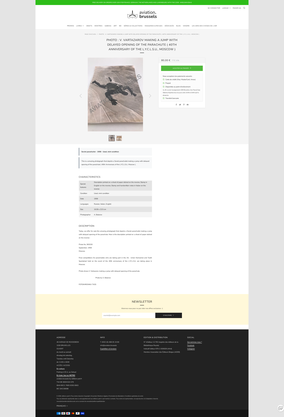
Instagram (191, 349)
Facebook (190, 345)
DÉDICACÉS (169, 26)
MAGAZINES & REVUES (153, 26)
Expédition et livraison (108, 349)
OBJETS (89, 26)
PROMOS (70, 26)
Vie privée (94, 396)
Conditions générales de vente (134, 396)
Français (61, 406)
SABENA (108, 26)
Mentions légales (103, 396)
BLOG (178, 26)
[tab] (112, 138)
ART (115, 26)
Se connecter (214, 8)
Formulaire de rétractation (116, 396)
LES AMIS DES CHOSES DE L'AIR (204, 26)
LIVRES (79, 26)
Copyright (87, 396)
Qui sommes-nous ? (194, 342)
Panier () (237, 8)
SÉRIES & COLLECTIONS (133, 26)
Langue (225, 8)
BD (120, 26)
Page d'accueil (90, 34)
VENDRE (186, 26)
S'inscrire (167, 315)
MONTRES (98, 26)
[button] (280, 409)
